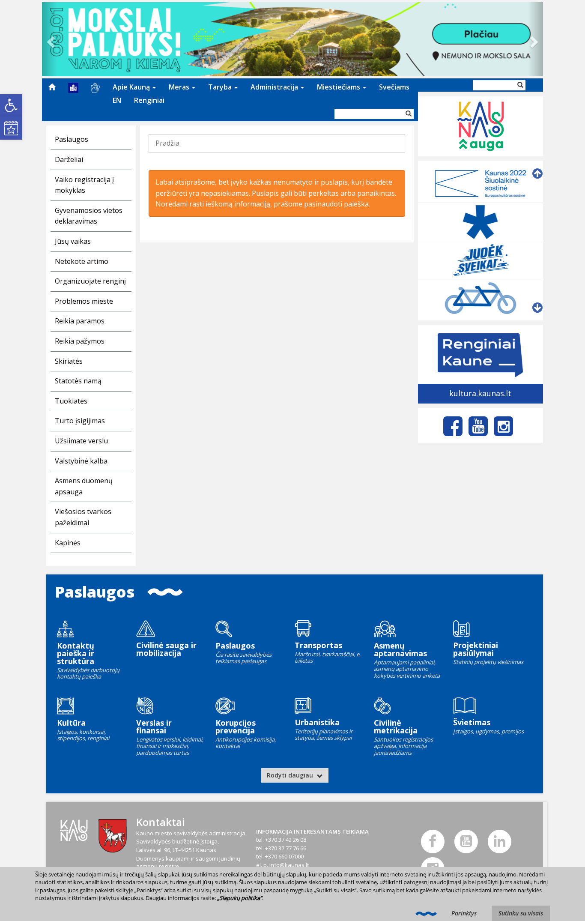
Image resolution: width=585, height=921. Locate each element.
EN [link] (117, 100)
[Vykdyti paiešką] (408, 114)
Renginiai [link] (149, 100)
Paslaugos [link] (71, 139)
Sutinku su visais (520, 913)
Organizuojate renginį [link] (90, 281)
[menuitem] (52, 87)
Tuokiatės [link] (71, 401)
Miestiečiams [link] (339, 87)
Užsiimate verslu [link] (81, 441)
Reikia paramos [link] (79, 321)
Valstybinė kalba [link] (81, 461)
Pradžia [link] (167, 143)
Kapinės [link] (68, 542)
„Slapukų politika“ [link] (239, 898)
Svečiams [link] (394, 87)
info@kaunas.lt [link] (289, 865)
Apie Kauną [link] (132, 87)
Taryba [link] (220, 87)
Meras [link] (180, 87)
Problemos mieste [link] (84, 301)
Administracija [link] (275, 87)
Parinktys (464, 913)
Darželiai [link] (69, 159)
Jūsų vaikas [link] (73, 241)
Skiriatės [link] (69, 361)
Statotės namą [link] (78, 381)
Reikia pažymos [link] (79, 341)
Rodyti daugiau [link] (291, 775)
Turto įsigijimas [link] (80, 420)
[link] (11, 105)
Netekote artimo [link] (81, 261)
